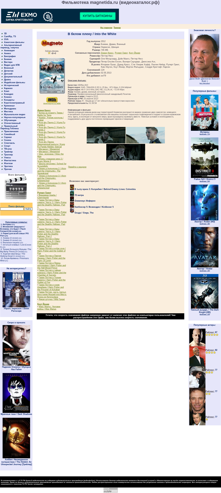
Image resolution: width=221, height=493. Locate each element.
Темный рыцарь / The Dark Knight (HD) (205, 312)
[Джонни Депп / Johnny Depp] (197, 387)
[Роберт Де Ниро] (197, 424)
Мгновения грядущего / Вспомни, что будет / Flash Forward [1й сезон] (13, 229)
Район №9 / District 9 (204, 180)
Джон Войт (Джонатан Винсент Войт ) (205, 81)
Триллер (8, 154)
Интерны (7, 224)
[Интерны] (204, 130)
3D (5, 33)
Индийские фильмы (14, 82)
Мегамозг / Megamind (49, 149)
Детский (8, 74)
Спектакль (9, 143)
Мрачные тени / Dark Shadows (16, 414)
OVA (6, 39)
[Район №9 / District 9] (204, 177)
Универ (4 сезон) (10, 240)
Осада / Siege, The (84, 213)
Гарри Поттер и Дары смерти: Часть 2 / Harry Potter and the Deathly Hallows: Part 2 (51, 223)
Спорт (7, 146)
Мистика (8, 111)
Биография (10, 56)
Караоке (8, 88)
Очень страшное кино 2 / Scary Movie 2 (50, 160)
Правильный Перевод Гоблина (9, 127)
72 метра (79, 195)
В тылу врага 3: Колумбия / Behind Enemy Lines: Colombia (105, 189)
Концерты (9, 100)
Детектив (8, 71)
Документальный (13, 76)
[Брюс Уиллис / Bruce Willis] (197, 345)
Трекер (117, 27)
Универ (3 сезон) (10, 238)
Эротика (8, 166)
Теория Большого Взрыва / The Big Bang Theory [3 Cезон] (15, 250)
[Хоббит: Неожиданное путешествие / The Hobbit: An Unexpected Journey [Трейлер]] (16, 457)
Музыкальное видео (14, 114)
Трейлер (8, 151)
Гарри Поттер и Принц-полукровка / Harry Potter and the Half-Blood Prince (51, 265)
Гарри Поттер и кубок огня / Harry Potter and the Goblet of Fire (51, 250)
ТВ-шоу (8, 149)
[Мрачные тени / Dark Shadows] (16, 412)
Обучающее (10, 120)
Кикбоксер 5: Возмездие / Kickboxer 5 (94, 207)
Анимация (9, 50)
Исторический (11, 85)
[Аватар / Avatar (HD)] (204, 219)
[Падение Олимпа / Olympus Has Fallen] (16, 365)
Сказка (7, 140)
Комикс (8, 97)
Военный (9, 68)
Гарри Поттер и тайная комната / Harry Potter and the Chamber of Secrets (51, 272)
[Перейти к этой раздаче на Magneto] (51, 47)
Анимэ (7, 53)
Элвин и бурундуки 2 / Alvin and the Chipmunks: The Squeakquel (51, 171)
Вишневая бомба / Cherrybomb (47, 196)
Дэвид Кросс (44, 110)
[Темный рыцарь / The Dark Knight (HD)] (204, 308)
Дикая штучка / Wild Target (52, 299)
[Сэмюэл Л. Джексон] (197, 365)
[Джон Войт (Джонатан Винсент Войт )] (204, 77)
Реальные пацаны (11, 242)
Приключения (11, 131)
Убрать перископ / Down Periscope (16, 309)
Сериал (8, 137)
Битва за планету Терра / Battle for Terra (50, 114)
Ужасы (7, 157)
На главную (106, 27)
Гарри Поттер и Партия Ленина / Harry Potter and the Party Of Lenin (51, 258)
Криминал (9, 105)
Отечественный (12, 123)
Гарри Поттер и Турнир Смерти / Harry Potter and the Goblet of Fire (51, 280)
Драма (7, 79)
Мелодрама (10, 108)
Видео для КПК (12, 65)
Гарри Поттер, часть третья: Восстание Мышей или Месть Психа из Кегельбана (51, 294)
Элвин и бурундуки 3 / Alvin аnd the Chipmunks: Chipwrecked (51, 178)
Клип (6, 91)
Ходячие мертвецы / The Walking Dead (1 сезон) (12, 255)
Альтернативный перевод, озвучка (11, 46)
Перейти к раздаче (77, 167)
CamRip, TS (10, 36)
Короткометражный (14, 103)
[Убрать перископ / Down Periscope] (16, 306)
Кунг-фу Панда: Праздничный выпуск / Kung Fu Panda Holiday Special (51, 144)
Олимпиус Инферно (84, 201)
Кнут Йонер (43, 304)
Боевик (8, 59)
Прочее (8, 169)
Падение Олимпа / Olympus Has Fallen (16, 368)
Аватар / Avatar (204, 269)
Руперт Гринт (44, 193)
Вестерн (8, 62)
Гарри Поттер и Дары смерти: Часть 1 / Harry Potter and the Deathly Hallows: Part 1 (51, 203)
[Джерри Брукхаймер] (197, 412)
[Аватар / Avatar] (204, 266)
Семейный (9, 134)
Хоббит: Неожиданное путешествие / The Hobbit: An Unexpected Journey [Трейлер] (16, 462)
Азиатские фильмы (14, 42)
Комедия (8, 94)
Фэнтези (8, 163)
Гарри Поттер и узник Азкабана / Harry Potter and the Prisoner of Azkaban (50, 287)
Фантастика (10, 160)
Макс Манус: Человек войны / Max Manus (48, 307)
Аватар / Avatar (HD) (204, 222)
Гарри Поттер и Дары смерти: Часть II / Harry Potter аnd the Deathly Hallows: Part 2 (48, 233)
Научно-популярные (14, 117)
